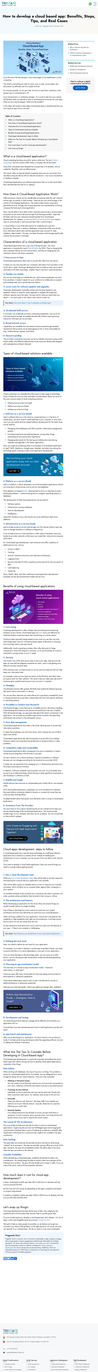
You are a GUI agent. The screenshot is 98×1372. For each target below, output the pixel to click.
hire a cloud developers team (22, 878)
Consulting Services (9, 1364)
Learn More (13, 1007)
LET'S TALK (80, 87)
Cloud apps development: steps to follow (23, 136)
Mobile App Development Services (81, 66)
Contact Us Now (44, 1220)
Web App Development (57, 1367)
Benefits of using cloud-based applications (23, 133)
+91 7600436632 (12, 1349)
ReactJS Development (81, 1370)
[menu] (95, 3)
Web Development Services (79, 73)
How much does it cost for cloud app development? (27, 145)
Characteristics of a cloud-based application (24, 126)
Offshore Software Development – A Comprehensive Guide (81, 54)
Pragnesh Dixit (47, 26)
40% (40, 633)
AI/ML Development (33, 1364)
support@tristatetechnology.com (15, 1352)
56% (25, 491)
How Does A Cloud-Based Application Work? (25, 123)
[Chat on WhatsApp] (90, 4)
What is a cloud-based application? (21, 120)
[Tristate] (8, 4)
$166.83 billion (33, 248)
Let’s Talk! (12, 471)
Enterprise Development (77, 69)
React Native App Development (60, 1370)
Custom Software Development (13, 1370)
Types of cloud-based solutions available (23, 129)
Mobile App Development (58, 1364)
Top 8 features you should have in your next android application (36, 933)
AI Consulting (31, 1367)
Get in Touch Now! (16, 838)
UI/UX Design (8, 1367)
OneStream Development (82, 1367)
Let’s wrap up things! (15, 148)
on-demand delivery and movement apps (39, 219)
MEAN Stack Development (82, 1364)
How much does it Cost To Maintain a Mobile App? (32, 303)
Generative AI (32, 1370)
